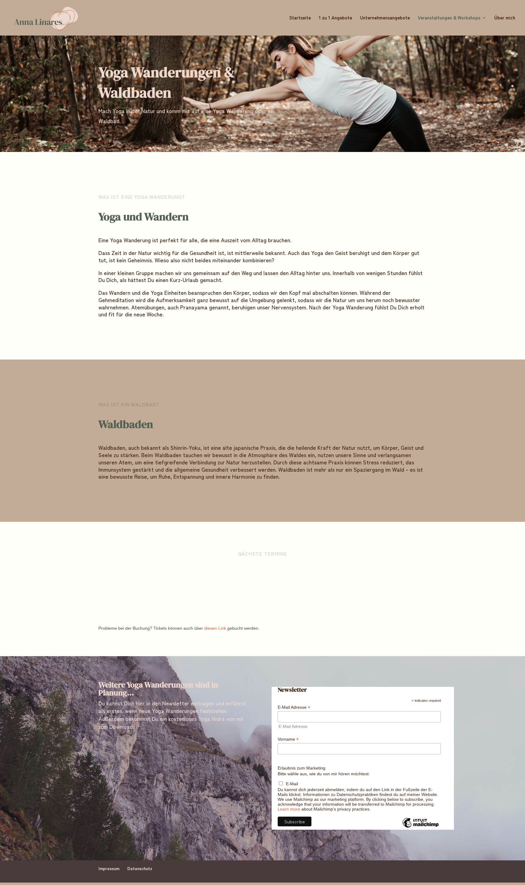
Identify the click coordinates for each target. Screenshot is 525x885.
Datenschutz (139, 868)
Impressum (108, 868)
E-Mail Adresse (294, 707)
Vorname (288, 739)
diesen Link (215, 628)
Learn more (289, 809)
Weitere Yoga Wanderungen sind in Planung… (158, 689)
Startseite (300, 18)
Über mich (504, 18)
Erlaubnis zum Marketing (301, 768)
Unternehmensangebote (385, 18)
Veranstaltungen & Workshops (449, 18)
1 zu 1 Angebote (335, 18)
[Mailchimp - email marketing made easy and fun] (420, 827)
